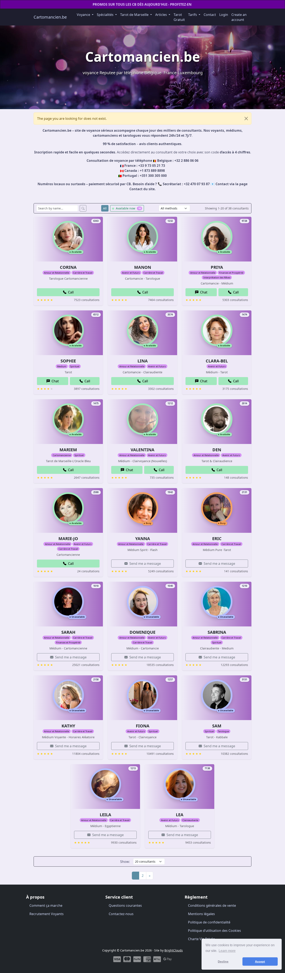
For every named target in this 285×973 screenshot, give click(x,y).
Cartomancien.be (50, 17)
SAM (216, 726)
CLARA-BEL (217, 361)
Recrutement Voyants (46, 914)
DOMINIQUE (142, 632)
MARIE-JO (68, 538)
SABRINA (217, 632)
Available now (128, 208)
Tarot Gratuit (179, 17)
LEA (179, 814)
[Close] (246, 118)
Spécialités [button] (105, 14)
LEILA (105, 814)
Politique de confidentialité (209, 922)
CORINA (68, 267)
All (105, 208)
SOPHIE (68, 361)
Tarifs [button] (193, 14)
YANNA (142, 538)
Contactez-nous (121, 914)
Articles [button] (161, 14)
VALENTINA (142, 450)
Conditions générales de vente (212, 905)
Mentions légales (201, 914)
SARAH (68, 632)
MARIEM (68, 450)
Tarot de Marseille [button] (134, 14)
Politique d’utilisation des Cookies (214, 930)
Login (223, 14)
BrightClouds (173, 950)
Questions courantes (125, 905)
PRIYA (217, 267)
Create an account (239, 17)
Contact (210, 14)
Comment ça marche (45, 905)
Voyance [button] (84, 14)
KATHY (68, 726)
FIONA (142, 726)
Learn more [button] (227, 951)
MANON (142, 267)
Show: (125, 861)
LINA (142, 361)
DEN (216, 450)
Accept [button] (260, 961)
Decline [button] (223, 961)
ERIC (217, 538)
